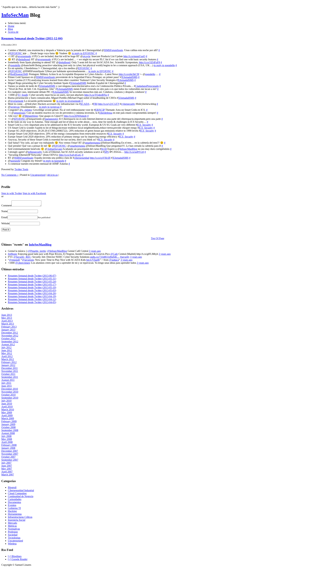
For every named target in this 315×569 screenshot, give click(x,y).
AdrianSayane (54, 149)
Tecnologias (14, 537)
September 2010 (9, 397)
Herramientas (15, 514)
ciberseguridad (81, 157)
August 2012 (8, 344)
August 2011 (8, 380)
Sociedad (12, 534)
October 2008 (8, 427)
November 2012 (9, 335)
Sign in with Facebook (34, 193)
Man (15, 15)
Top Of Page (157, 238)
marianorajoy (51, 118)
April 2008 (7, 442)
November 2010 (9, 391)
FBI (95, 104)
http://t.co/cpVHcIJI (100, 157)
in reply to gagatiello (164, 65)
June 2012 (6, 350)
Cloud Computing (17, 493)
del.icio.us (52, 175)
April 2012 (7, 356)
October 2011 (8, 374)
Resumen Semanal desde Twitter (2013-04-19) (32, 296)
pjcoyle (86, 56)
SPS (106, 152)
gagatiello (15, 65)
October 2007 (8, 456)
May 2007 (6, 468)
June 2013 (6, 315)
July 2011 (6, 383)
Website (5, 223)
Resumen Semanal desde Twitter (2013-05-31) (32, 278)
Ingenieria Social (16, 520)
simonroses (19, 112)
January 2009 (8, 424)
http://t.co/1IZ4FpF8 (149, 62)
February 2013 (9, 326)
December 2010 (9, 388)
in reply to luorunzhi (53, 160)
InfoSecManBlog (40, 244)
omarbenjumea (92, 142)
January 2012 (8, 365)
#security (124, 256)
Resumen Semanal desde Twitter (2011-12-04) (32, 38)
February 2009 (9, 421)
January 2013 (8, 329)
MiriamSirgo (31, 116)
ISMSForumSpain (113, 50)
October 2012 (8, 338)
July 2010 (6, 400)
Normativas (14, 528)
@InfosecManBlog (57, 251)
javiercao (15, 106)
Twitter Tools (21, 169)
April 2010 (7, 406)
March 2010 (7, 409)
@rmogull (14, 259)
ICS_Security (144, 124)
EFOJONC (16, 53)
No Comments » (9, 175)
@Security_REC (22, 256)
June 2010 (6, 403)
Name (4, 211)
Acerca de (13, 32)
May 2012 (6, 353)
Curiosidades (14, 499)
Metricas (12, 525)
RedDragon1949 (19, 74)
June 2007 (6, 465)
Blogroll (12, 487)
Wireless (12, 543)
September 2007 (9, 459)
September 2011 (9, 377)
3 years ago (95, 251)
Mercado (12, 523)
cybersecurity (128, 104)
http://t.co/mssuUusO (134, 56)
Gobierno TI (14, 508)
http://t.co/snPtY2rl (134, 152)
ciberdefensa (105, 112)
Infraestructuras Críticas (20, 517)
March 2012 (7, 359)
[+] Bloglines (14, 556)
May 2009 (6, 412)
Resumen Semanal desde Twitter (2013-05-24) (32, 281)
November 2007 (9, 454)
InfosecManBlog (128, 149)
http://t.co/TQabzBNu (95, 94)
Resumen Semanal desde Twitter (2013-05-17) (32, 284)
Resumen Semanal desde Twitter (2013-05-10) (32, 287)
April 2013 (7, 320)
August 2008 (8, 433)
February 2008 (9, 445)
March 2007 (7, 474)
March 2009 (7, 418)
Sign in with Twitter (11, 193)
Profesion (13, 531)
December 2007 (9, 451)
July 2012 (6, 347)
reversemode (24, 56)
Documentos (14, 502)
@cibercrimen (22, 262)
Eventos (12, 505)
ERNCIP (100, 109)
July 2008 (6, 436)
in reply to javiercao (49, 106)
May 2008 (6, 439)
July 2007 (6, 462)
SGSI (104, 149)
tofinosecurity (35, 152)
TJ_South (23, 94)
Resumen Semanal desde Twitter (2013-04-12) (32, 299)
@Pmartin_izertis (37, 251)
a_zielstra (27, 109)
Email (4, 217)
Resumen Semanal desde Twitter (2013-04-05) (32, 302)
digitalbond (24, 59)
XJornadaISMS (129, 77)
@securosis (28, 259)
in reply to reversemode (68, 101)
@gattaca (114, 259)
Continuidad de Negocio (20, 496)
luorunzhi (15, 160)
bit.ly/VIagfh (93, 259)
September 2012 (9, 341)
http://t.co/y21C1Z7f (108, 104)
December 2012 (9, 332)
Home (11, 26)
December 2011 (9, 368)
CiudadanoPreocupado (147, 86)
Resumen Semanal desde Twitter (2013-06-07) (32, 275)
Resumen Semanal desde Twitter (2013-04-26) (32, 293)
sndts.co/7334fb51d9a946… (104, 256)
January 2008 (8, 448)
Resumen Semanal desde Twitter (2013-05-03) (32, 290)
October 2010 (8, 394)
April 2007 (7, 471)
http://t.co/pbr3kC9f (129, 74)
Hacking (12, 511)
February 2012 (9, 362)
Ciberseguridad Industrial (21, 490)
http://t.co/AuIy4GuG (70, 154)
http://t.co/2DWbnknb (75, 116)
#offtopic (12, 254)
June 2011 (6, 385)
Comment (6, 205)
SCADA (84, 104)
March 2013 (7, 323)
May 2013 (6, 317)
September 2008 (9, 430)
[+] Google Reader (17, 559)
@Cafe (114, 254)
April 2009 (7, 415)
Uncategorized (37, 175)
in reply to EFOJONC (83, 53)
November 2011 (9, 371)
